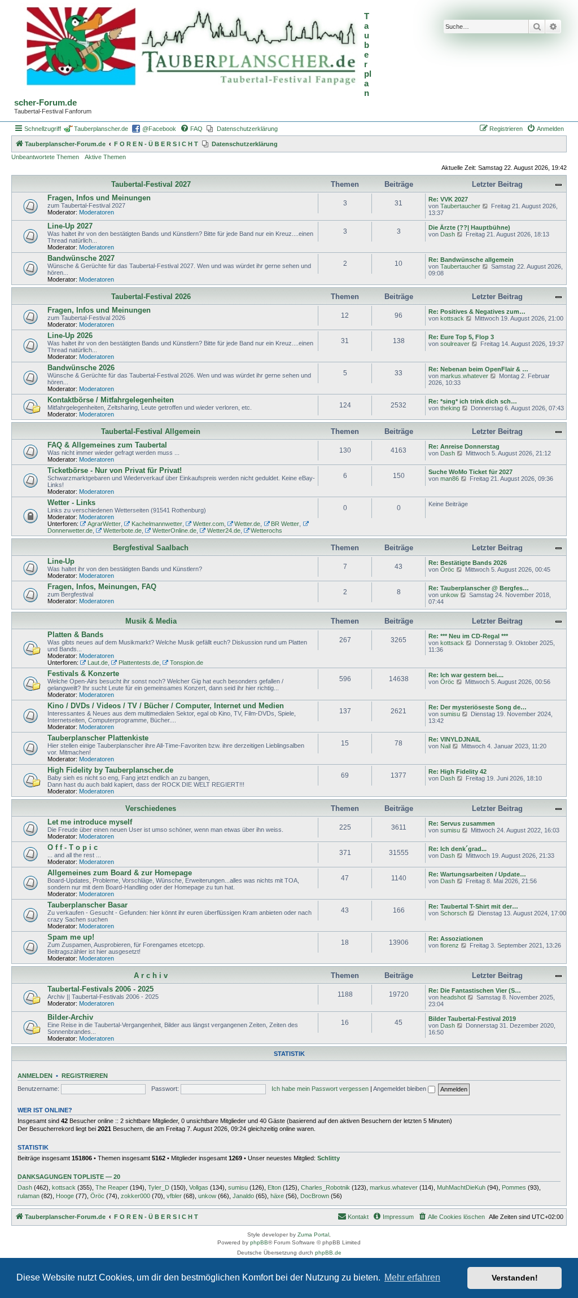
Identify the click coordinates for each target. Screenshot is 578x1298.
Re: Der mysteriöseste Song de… (477, 707)
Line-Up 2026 (70, 335)
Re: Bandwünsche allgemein (471, 259)
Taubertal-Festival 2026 (151, 296)
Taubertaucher (460, 206)
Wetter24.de (223, 530)
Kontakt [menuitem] (358, 1216)
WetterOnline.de (174, 530)
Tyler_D (158, 1187)
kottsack (452, 318)
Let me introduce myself (89, 822)
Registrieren (85, 1075)
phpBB (259, 1242)
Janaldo (243, 1195)
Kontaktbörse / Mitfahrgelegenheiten (110, 400)
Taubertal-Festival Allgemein (150, 431)
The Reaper (111, 1187)
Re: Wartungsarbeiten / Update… (477, 874)
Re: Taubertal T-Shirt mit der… (473, 906)
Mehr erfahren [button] (412, 1277)
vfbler (174, 1195)
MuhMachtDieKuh (461, 1187)
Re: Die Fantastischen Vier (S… (474, 990)
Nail (445, 746)
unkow (449, 594)
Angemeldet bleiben (400, 1088)
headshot (453, 997)
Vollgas (198, 1187)
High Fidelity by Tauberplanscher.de (110, 770)
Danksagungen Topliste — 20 (68, 1176)
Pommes (514, 1187)
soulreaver (455, 343)
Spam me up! (70, 937)
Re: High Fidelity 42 (457, 771)
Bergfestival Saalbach (151, 547)
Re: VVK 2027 (448, 199)
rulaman (28, 1195)
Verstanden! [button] (515, 1277)
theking (450, 408)
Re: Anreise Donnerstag (464, 446)
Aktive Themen (105, 157)
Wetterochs (266, 530)
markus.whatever (464, 375)
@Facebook (159, 128)
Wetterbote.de (122, 530)
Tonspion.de (186, 662)
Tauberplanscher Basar (87, 905)
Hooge (65, 1195)
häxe (277, 1195)
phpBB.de (328, 1252)
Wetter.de (247, 523)
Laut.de (97, 662)
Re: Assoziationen (455, 938)
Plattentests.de (139, 662)
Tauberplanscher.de (101, 128)
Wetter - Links (71, 502)
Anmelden (34, 1075)
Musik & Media (151, 621)
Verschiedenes (150, 808)
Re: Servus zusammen (461, 823)
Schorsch (453, 913)
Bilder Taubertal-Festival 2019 (472, 1018)
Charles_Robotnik (325, 1187)
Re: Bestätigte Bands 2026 (467, 562)
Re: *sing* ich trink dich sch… (472, 401)
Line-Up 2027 (70, 226)
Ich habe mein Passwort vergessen (320, 1088)
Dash (447, 234)
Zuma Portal (313, 1234)
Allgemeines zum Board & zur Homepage (119, 873)
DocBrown (314, 1195)
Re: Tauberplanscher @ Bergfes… (478, 588)
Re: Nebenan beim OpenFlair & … (478, 369)
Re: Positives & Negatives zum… (477, 311)
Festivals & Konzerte (83, 673)
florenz (449, 945)
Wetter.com (208, 523)
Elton (274, 1187)
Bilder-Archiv (70, 1017)
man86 (449, 478)
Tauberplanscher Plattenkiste (97, 738)
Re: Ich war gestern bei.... (465, 675)
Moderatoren (96, 212)
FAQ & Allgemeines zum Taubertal (107, 445)
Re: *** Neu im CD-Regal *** (468, 636)
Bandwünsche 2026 (81, 367)
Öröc (447, 569)
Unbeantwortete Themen (45, 157)
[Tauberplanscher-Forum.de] (189, 47)
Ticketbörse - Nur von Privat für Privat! (114, 470)
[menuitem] (191, 128)
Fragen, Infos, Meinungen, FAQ (101, 586)
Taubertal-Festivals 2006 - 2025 (100, 989)
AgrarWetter (104, 523)
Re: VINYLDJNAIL (454, 739)
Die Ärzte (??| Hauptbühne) (469, 227)
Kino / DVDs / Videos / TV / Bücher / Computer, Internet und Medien (165, 705)
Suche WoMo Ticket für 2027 (470, 471)
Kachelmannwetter (157, 523)
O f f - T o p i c (72, 847)
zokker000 (135, 1195)
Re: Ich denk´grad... (457, 848)
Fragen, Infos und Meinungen (99, 198)
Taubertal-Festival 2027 (151, 184)
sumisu (450, 714)
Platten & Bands (75, 634)
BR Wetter (285, 523)
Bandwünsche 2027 (81, 258)
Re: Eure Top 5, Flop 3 (461, 337)
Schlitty (328, 1158)
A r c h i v (151, 975)
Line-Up (61, 561)
